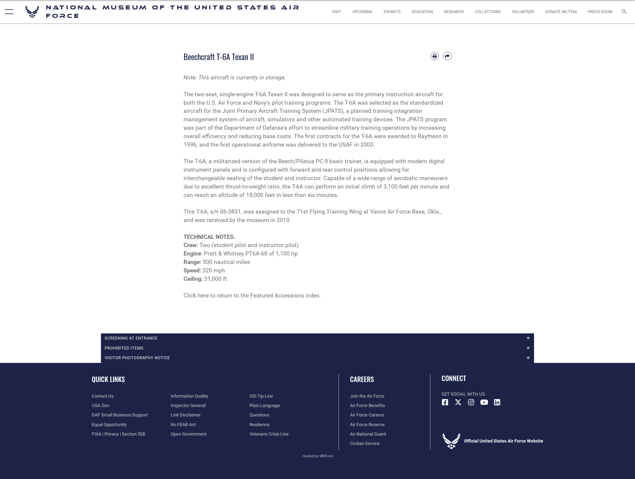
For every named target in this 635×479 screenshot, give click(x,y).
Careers (362, 379)
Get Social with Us (463, 394)
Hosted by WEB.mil (318, 456)
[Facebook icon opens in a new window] (445, 402)
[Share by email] (447, 56)
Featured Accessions (277, 295)
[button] (8, 12)
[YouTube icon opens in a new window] (484, 402)
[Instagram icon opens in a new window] (471, 402)
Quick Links (108, 379)
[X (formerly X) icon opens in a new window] (458, 402)
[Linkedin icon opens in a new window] (497, 402)
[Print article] (435, 56)
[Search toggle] (624, 11)
